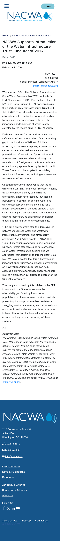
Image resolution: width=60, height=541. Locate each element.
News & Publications (23, 35)
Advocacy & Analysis (13, 484)
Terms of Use (9, 520)
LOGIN (47, 6)
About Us (7, 495)
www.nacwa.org (11, 381)
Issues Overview (11, 466)
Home (30, 17)
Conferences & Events (14, 490)
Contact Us (41, 520)
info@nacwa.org (14, 456)
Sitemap (26, 520)
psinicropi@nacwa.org (45, 85)
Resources (8, 477)
